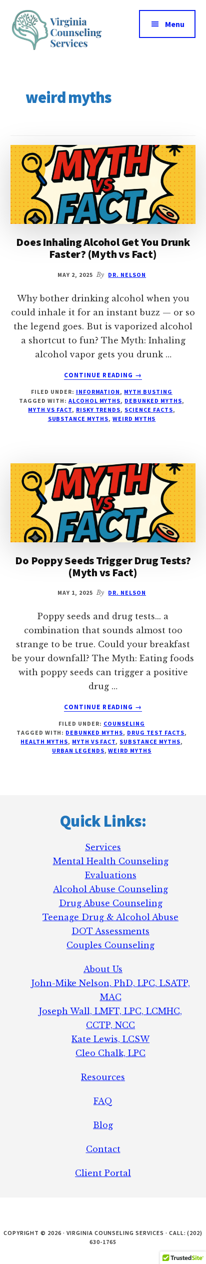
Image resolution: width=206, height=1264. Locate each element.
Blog (103, 1125)
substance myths (78, 418)
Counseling (124, 723)
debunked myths (153, 400)
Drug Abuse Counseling (110, 903)
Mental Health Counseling (110, 861)
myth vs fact (50, 409)
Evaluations (110, 875)
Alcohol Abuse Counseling (110, 889)
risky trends (98, 409)
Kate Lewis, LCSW (111, 1039)
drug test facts (155, 732)
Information (98, 391)
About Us (103, 969)
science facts (148, 409)
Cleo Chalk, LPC (111, 1053)
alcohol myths (94, 400)
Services (103, 847)
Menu (174, 24)
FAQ (103, 1101)
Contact (103, 1149)
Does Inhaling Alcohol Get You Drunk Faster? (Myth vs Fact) (103, 248)
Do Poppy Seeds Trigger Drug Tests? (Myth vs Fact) (103, 566)
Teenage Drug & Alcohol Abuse (110, 917)
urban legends (78, 750)
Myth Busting (148, 391)
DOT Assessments (111, 931)
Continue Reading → (103, 375)
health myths (44, 741)
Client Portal (103, 1173)
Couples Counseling (110, 945)
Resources (103, 1077)
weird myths (134, 418)
